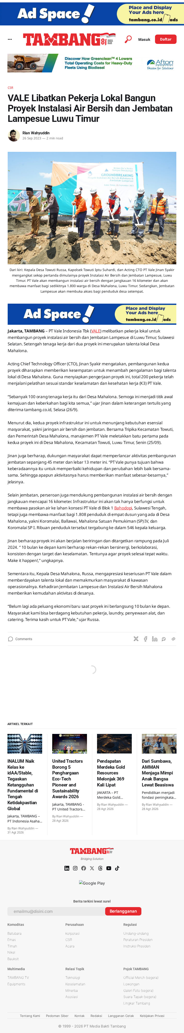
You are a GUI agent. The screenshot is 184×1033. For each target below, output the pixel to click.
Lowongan (131, 984)
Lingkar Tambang (136, 1003)
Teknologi (72, 977)
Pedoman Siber (57, 1016)
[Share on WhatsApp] (164, 639)
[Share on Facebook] (145, 639)
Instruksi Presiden (136, 946)
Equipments (16, 984)
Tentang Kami (30, 1016)
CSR (10, 87)
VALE (95, 331)
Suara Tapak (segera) (139, 997)
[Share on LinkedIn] (155, 639)
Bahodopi (123, 508)
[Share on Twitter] (136, 639)
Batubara (14, 933)
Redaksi (96, 1016)
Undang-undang (136, 933)
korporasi (72, 933)
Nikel (11, 952)
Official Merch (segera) (140, 977)
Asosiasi (71, 997)
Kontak (80, 1016)
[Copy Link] (173, 639)
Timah (12, 946)
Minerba (71, 990)
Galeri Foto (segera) (138, 990)
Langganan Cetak (121, 1016)
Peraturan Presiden (138, 940)
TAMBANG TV (18, 977)
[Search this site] (128, 39)
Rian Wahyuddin (36, 133)
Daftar (166, 39)
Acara (70, 946)
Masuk (144, 39)
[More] (10, 39)
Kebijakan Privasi (152, 1016)
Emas (11, 940)
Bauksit (13, 959)
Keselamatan (75, 984)
